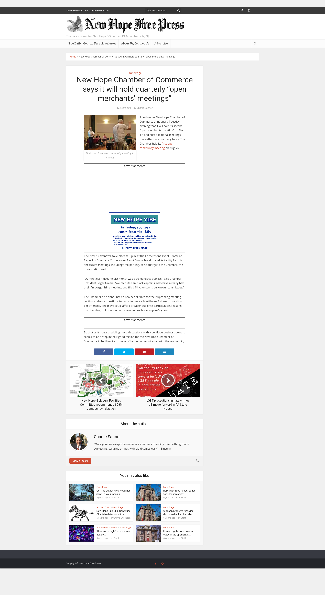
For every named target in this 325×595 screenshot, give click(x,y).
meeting (159, 148)
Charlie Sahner (145, 107)
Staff (116, 497)
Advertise (161, 43)
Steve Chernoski (122, 517)
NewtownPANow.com (77, 10)
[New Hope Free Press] (125, 24)
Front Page (135, 73)
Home (72, 56)
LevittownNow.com (99, 10)
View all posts (80, 460)
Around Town (103, 507)
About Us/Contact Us (135, 43)
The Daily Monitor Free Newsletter (92, 43)
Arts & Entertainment (107, 527)
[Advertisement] (134, 191)
